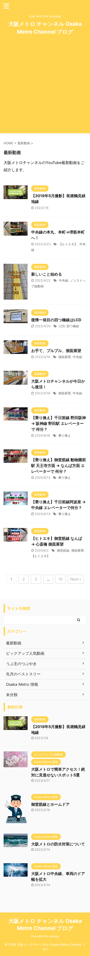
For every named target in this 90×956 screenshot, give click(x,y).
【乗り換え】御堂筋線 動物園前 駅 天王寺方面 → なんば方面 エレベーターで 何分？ (58, 465)
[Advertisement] (45, 88)
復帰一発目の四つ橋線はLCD (56, 319)
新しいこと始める (46, 274)
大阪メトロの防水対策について (58, 844)
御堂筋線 (63, 550)
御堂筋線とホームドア (50, 804)
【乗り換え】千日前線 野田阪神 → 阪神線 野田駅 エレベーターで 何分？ (58, 423)
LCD (62, 326)
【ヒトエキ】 (68, 244)
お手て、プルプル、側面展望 (56, 350)
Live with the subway (45, 936)
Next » (75, 579)
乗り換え (64, 435)
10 (60, 579)
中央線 (63, 280)
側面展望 (64, 357)
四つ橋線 (72, 326)
